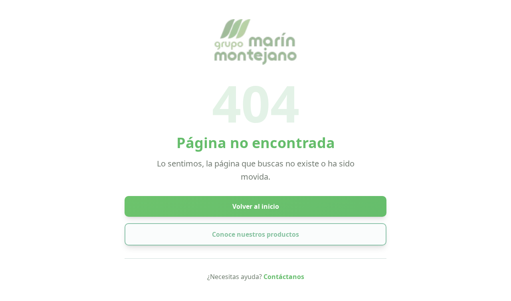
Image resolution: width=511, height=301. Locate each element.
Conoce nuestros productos (255, 234)
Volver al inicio (255, 206)
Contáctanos (283, 276)
